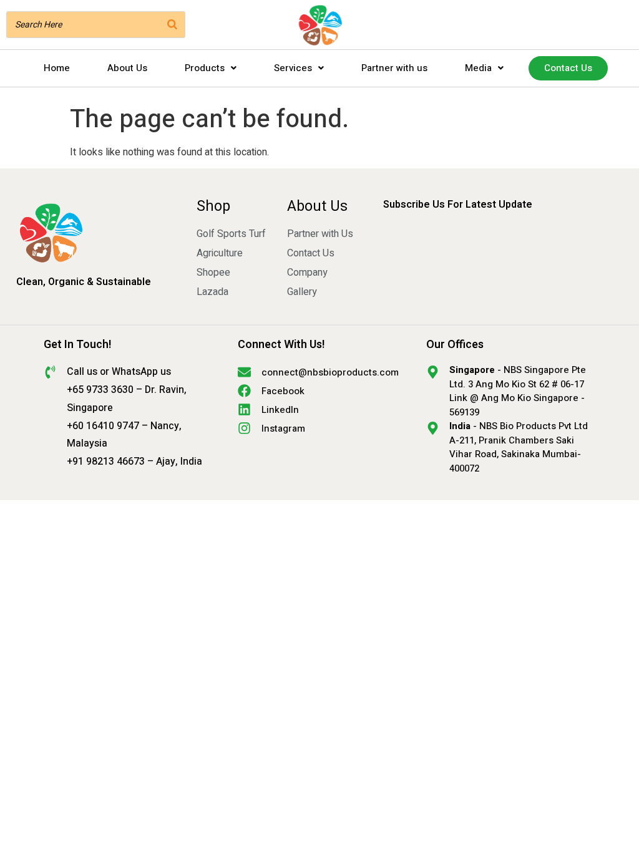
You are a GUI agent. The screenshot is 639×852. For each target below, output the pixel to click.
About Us (127, 68)
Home (57, 68)
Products (205, 68)
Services (293, 68)
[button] (210, 68)
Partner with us (394, 68)
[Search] (172, 24)
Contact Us (568, 68)
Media (478, 68)
